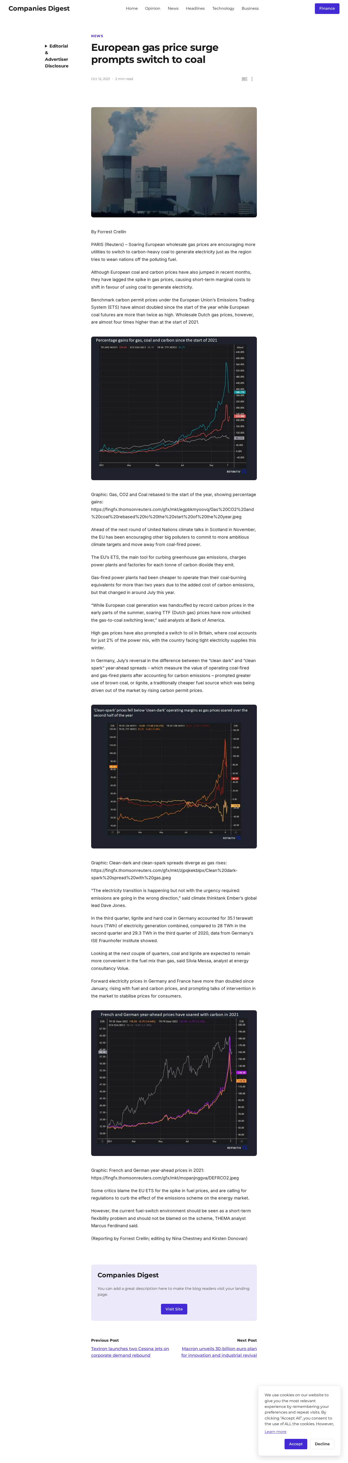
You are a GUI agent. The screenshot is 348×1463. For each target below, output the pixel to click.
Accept (296, 1444)
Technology (223, 8)
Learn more (275, 1431)
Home (132, 8)
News (173, 8)
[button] (252, 79)
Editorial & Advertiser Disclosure (56, 56)
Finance (327, 8)
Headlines (195, 8)
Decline (322, 1444)
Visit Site (174, 1309)
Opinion (152, 8)
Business (250, 8)
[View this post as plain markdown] (245, 79)
